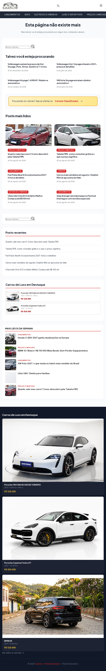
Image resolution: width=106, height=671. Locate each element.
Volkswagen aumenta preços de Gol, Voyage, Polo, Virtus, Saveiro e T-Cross (27, 65)
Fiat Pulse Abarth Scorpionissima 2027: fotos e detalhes (31, 255)
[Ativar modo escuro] (58, 5)
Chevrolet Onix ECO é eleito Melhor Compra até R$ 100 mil (25, 197)
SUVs (27, 14)
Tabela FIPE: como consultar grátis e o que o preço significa (76, 155)
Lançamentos (12, 14)
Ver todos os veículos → (16, 316)
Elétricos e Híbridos (45, 14)
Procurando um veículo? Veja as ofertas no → (47, 101)
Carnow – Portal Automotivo (47, 664)
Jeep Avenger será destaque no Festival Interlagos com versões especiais (76, 197)
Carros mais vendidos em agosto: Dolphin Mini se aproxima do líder (77, 176)
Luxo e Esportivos (72, 14)
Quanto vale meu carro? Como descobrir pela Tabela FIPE (32, 242)
